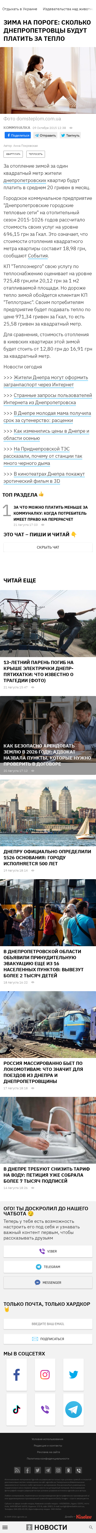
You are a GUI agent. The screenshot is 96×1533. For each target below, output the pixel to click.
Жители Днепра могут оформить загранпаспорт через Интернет (45, 381)
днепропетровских (24, 180)
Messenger (52, 1283)
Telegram (52, 1267)
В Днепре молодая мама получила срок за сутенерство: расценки (47, 416)
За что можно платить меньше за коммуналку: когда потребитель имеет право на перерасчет (51, 513)
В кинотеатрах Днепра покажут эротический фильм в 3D (44, 477)
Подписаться (52, 1339)
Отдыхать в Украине (19, 8)
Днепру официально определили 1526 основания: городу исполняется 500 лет (47, 857)
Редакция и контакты (48, 1445)
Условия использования (47, 1439)
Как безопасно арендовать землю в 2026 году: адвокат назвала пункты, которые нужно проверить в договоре (47, 755)
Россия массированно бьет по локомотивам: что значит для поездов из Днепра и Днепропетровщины (43, 1072)
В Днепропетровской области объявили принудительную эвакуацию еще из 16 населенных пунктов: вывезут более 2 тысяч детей (43, 963)
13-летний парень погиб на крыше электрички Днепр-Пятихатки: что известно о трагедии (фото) (38, 671)
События (38, 255)
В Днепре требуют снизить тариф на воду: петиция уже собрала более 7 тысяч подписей (46, 1175)
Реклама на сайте (48, 1452)
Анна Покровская (25, 146)
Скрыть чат (48, 547)
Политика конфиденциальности (48, 1458)
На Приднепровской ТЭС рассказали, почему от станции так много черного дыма (42, 455)
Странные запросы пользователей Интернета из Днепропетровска (47, 399)
